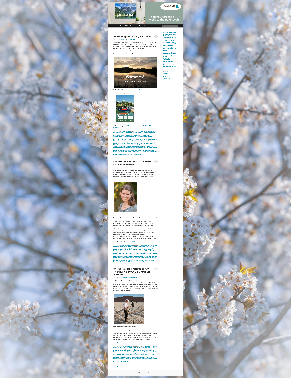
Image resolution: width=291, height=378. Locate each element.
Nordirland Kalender (147, 147)
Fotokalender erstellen (132, 138)
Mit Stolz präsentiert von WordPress (145, 372)
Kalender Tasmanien (144, 354)
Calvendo (121, 132)
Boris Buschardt (148, 346)
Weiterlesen (117, 127)
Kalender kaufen (142, 143)
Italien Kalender (124, 142)
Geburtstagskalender (143, 140)
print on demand (136, 149)
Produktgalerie (133, 26)
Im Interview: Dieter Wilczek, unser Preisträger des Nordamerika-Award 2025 (170, 66)
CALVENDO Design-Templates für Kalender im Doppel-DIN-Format (170, 48)
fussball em (129, 140)
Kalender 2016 (142, 142)
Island (151, 250)
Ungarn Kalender (117, 153)
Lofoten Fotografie (125, 257)
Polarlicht (132, 259)
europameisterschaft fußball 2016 (145, 136)
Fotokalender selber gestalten (119, 250)
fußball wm (124, 140)
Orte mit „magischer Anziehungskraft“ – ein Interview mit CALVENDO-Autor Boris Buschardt (132, 271)
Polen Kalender (121, 149)
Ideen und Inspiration (125, 131)
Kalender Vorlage (122, 146)
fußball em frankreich (152, 139)
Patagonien (142, 357)
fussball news (135, 140)
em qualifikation (128, 135)
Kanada (152, 256)
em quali (122, 135)
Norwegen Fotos (116, 259)
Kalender (137, 142)
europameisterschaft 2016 (119, 136)
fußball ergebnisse (117, 140)
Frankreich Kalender (135, 139)
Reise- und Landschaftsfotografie (128, 260)
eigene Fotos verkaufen (147, 134)
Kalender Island (145, 351)
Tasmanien (139, 358)
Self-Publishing (138, 150)
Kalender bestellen (150, 142)
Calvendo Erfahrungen (118, 347)
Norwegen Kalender (125, 259)
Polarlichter (136, 259)
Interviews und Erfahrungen (127, 245)
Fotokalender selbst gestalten (124, 139)
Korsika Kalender (128, 357)
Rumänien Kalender (144, 149)
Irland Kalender (151, 140)
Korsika (122, 357)
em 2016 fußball (116, 135)
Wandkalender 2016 (139, 153)
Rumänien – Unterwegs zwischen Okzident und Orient (139, 126)
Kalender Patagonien (141, 353)
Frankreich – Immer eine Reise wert (135, 90)
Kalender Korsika (152, 351)
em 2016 (154, 134)
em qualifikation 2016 (136, 135)
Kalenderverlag (123, 147)
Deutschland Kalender (129, 134)
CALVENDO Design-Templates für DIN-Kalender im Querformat (170, 56)
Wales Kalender (124, 153)
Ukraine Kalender (153, 151)
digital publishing (137, 134)
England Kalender (145, 135)
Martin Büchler (141, 257)
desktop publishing (126, 248)
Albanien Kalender (143, 131)
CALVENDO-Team (131, 39)
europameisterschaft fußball (131, 136)
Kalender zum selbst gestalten (146, 146)
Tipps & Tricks (142, 26)
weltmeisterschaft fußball (123, 154)
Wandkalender (131, 153)
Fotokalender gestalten (142, 138)
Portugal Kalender (129, 149)
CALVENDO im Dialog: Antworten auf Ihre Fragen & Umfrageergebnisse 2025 (170, 44)
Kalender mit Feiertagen (122, 144)
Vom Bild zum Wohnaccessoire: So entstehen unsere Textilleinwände (169, 34)
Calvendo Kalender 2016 (138, 132)
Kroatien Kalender (131, 147)
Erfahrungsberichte (152, 26)
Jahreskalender (131, 142)
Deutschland (121, 134)
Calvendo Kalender (128, 132)
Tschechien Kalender (137, 151)
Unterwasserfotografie (127, 360)
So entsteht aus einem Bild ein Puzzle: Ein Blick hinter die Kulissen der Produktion (170, 39)
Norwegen (154, 257)
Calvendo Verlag (147, 132)
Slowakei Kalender (146, 150)
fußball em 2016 (143, 139)
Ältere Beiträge (117, 366)
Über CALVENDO (124, 26)
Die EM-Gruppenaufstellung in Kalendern (132, 36)
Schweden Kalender (122, 150)
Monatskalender (139, 147)
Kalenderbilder (116, 147)
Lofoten (119, 257)
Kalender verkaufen (140, 255)
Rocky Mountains (139, 260)
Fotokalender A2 (123, 138)
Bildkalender (116, 132)
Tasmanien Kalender (146, 358)
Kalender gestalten (134, 143)
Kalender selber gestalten (133, 144)
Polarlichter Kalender (152, 259)
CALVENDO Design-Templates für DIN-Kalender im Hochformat (170, 61)
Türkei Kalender (145, 151)
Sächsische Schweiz (124, 358)
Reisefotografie (116, 358)
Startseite (116, 26)
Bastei (143, 346)
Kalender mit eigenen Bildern (140, 253)
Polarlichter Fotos (144, 259)
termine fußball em (122, 151)
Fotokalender (116, 138)
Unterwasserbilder (117, 360)
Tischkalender (129, 151)
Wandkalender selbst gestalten (135, 261)
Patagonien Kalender (149, 357)
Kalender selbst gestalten (144, 144)
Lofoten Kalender (133, 257)
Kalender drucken (117, 143)
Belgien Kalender (151, 131)
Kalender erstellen (126, 143)
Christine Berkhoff (117, 248)
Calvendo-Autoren (150, 246)
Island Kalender (116, 142)
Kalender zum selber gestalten (132, 146)
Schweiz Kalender (131, 150)
